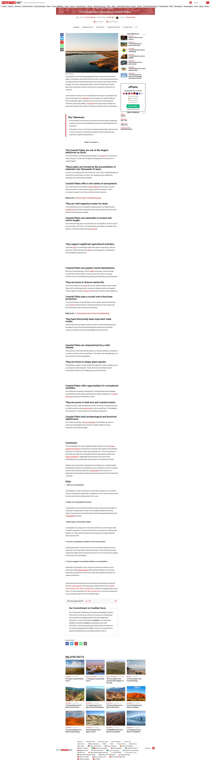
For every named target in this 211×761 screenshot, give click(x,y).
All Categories (178, 6)
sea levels (93, 229)
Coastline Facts (127, 27)
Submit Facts (133, 744)
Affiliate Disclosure (93, 744)
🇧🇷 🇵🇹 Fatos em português (99, 748)
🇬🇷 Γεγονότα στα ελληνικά (131, 750)
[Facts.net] (12, 2)
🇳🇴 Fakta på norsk (82, 750)
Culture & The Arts (28, 6)
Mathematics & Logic (99, 6)
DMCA (104, 744)
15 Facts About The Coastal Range (134, 680)
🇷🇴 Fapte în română (83, 757)
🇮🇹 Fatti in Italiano (82, 748)
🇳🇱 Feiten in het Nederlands (107, 754)
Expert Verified (99, 21)
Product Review (116, 741)
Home (98, 8)
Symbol (123, 116)
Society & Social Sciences (150, 6)
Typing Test (124, 125)
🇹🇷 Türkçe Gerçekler (83, 759)
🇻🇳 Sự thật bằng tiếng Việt (117, 757)
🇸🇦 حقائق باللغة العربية (113, 750)
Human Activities (81, 6)
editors (87, 623)
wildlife (92, 271)
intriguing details (77, 586)
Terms (112, 744)
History (73, 6)
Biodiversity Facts (88, 27)
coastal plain (94, 470)
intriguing (91, 103)
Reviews (133, 6)
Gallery (201, 6)
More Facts (80, 746)
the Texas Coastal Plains (93, 591)
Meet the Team (103, 741)
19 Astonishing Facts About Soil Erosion (135, 44)
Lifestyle (89, 6)
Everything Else (188, 6)
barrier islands (94, 187)
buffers (72, 305)
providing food (70, 209)
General (67, 6)
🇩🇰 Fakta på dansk (116, 748)
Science (139, 6)
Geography (110, 8)
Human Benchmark (126, 129)
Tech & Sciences (163, 6)
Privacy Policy (121, 744)
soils (74, 247)
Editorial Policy (90, 741)
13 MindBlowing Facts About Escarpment (114, 731)
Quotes (207, 6)
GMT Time (124, 120)
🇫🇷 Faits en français (110, 746)
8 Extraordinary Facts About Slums (135, 63)
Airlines (4, 6)
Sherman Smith (131, 17)
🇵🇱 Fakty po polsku (124, 754)
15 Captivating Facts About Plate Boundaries (95, 706)
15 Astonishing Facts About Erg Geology (74, 731)
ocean (85, 285)
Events (49, 6)
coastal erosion (87, 408)
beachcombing (83, 570)
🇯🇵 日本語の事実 (116, 752)
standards (96, 620)
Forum (196, 6)
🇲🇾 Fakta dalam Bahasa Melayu (86, 754)
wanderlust (85, 98)
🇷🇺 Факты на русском (99, 757)
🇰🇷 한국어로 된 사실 (130, 752)
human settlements (72, 457)
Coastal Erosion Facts (113, 27)
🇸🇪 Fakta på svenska (131, 748)
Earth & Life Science (39, 6)
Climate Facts (100, 27)
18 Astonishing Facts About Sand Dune (114, 706)
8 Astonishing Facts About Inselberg (134, 706)
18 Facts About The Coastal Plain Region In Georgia (115, 681)
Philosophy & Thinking (123, 6)
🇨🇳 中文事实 (96, 759)
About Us (80, 741)
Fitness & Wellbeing (57, 6)
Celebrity (10, 6)
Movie (108, 6)
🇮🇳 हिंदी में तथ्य (81, 752)
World (171, 6)
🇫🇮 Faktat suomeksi (97, 750)
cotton (88, 250)
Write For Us (81, 744)
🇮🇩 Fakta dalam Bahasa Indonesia (98, 752)
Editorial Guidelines (113, 21)
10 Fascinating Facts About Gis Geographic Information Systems (135, 76)
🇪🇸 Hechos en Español (126, 746)
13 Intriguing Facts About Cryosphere (134, 731)
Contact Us (127, 741)
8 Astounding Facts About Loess (93, 731)
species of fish (88, 291)
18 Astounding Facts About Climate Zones (136, 69)
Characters (18, 6)
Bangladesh (71, 516)
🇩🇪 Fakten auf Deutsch (94, 746)
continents (102, 156)
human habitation (89, 422)
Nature (114, 6)
